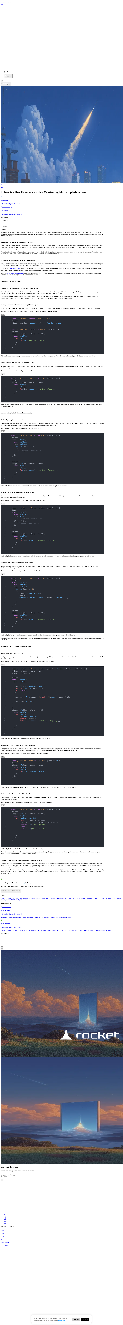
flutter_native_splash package (15, 273)
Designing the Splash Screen (60, 898)
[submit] (2, 1180)
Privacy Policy (61, 1320)
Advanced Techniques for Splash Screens (104, 898)
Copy (2, 314)
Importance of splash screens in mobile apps (13, 898)
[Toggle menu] (2, 81)
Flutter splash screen (14, 268)
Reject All (76, 1319)
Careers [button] (6, 73)
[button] (61, 53)
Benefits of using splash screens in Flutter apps (39, 898)
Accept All (85, 1319)
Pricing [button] (6, 71)
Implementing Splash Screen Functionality (80, 898)
